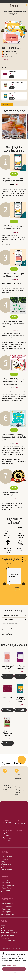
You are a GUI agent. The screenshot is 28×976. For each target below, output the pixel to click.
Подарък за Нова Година (7, 913)
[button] (9, 137)
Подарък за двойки (6, 888)
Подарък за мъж (5, 880)
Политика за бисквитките (10, 965)
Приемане (14, 969)
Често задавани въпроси (7, 914)
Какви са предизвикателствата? (9, 623)
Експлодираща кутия (6, 864)
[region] (14, 963)
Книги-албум (4, 861)
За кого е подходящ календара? (10, 615)
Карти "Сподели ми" (6, 863)
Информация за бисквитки (8, 935)
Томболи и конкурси (6, 934)
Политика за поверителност (8, 940)
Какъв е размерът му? (7, 619)
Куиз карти (3, 858)
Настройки (14, 973)
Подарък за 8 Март (6, 909)
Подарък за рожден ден (7, 905)
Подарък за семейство (6, 884)
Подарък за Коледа (6, 911)
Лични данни (4, 937)
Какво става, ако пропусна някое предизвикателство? (10, 628)
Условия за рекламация (7, 930)
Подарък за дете (5, 887)
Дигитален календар (6, 869)
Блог (2, 892)
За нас (3, 927)
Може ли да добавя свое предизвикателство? (8, 633)
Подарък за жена (5, 882)
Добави (12, 77)
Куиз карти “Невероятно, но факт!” (20, 700)
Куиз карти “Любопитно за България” (7, 733)
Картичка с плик (7, 698)
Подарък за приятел (6, 890)
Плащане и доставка (6, 929)
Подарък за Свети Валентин (8, 908)
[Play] (14, 126)
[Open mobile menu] (1, 5)
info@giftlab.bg (20, 823)
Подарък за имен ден (6, 906)
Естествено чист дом (6, 866)
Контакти (3, 926)
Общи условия (5, 938)
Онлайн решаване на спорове (9, 932)
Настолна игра (4, 859)
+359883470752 (7, 822)
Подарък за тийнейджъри (7, 885)
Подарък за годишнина (7, 903)
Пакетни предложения (6, 856)
